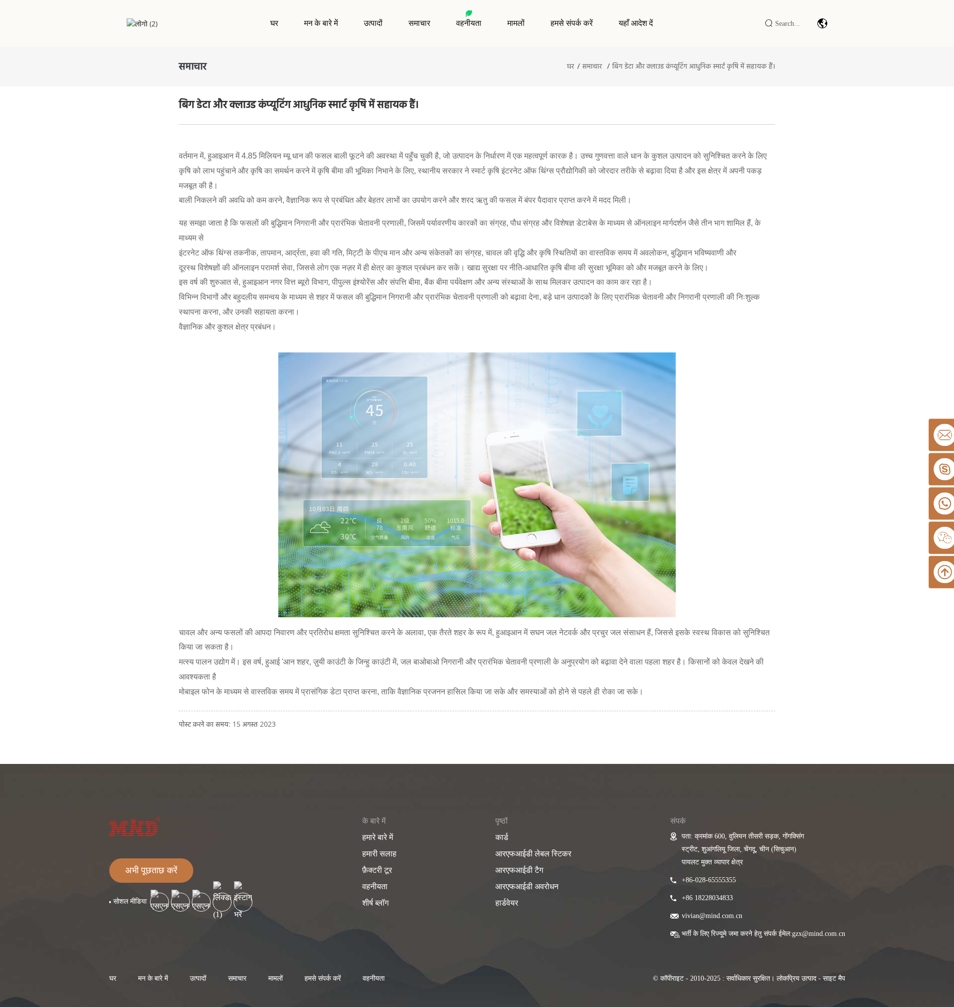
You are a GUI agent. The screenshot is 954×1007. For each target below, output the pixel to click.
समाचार (419, 23)
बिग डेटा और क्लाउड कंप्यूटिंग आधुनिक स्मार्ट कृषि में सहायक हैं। (693, 66)
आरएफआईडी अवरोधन (526, 886)
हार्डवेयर (506, 903)
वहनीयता (468, 23)
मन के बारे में (321, 23)
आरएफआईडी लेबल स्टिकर (533, 853)
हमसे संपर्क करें (572, 23)
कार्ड (501, 837)
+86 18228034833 (707, 898)
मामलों (516, 23)
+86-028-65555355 (709, 880)
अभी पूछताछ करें (151, 870)
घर (274, 23)
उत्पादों (373, 23)
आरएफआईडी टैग (519, 870)
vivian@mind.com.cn (712, 916)
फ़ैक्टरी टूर (377, 870)
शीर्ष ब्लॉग (375, 903)
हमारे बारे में (377, 837)
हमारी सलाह (379, 853)
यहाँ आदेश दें (636, 23)
